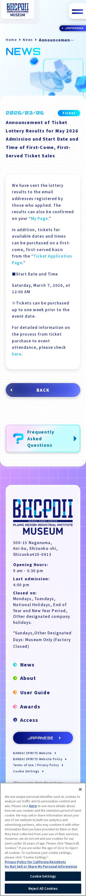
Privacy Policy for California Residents (35, 862)
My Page (39, 218)
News (28, 39)
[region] (43, 839)
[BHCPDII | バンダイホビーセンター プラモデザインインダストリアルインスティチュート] (17, 9)
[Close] (80, 789)
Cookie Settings (43, 876)
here (16, 353)
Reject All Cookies (42, 888)
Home (11, 39)
